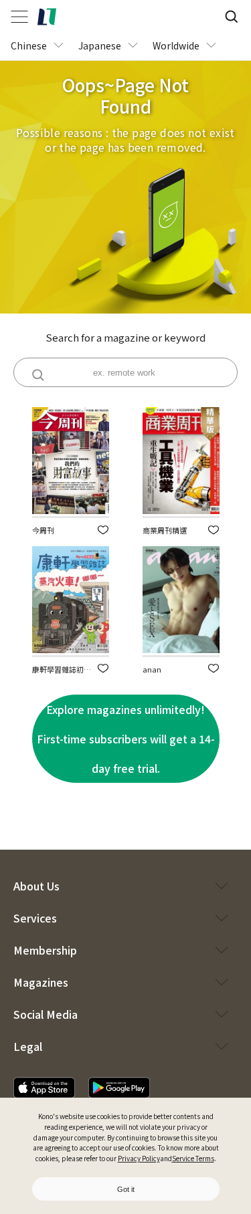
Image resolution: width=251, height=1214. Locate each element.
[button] (103, 530)
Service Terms (193, 1158)
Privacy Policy (139, 1158)
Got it (126, 1189)
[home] (47, 16)
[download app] (44, 1088)
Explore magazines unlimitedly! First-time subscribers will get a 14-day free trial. (126, 738)
